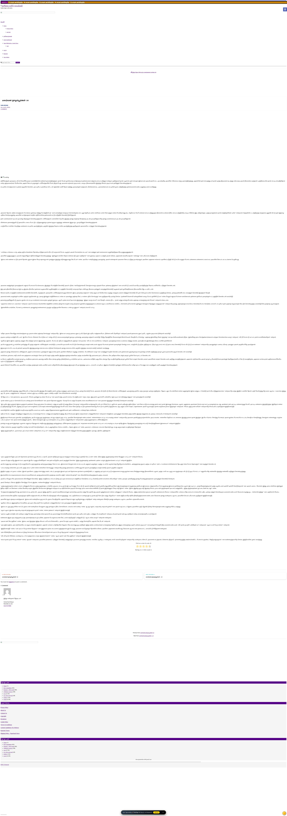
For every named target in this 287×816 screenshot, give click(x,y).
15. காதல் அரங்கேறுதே (46, 2)
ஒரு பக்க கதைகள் (8, 695)
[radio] (137, 546)
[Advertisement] (45, 85)
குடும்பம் (8, 107)
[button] (285, 9)
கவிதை (5, 697)
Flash (5, 686)
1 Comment (4, 109)
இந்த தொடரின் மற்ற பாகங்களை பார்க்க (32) (144, 72)
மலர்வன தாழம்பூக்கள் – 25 (146, 636)
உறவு (2, 107)
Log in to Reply (7, 606)
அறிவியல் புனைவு (8, 691)
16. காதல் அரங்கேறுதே (31, 2)
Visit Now (156, 812)
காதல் (4, 107)
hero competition (8, 688)
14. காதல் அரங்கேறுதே (62, 2)
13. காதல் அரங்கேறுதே (77, 2)
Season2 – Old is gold (9, 689)
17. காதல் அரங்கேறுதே (15, 2)
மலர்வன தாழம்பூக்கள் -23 (147, 633)
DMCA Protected (5, 764)
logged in (11, 582)
